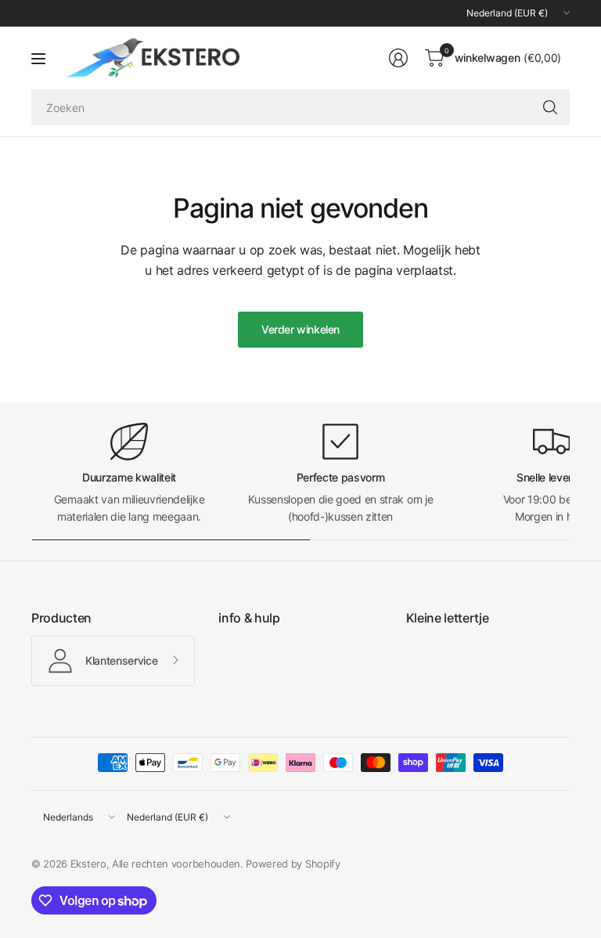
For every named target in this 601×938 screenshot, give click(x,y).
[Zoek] (550, 107)
